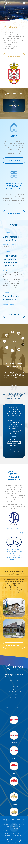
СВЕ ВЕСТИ (14, 315)
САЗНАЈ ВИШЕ (14, 56)
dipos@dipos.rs (14, 695)
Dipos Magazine (8, 245)
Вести (5, 270)
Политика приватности (8, 701)
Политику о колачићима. (13, 835)
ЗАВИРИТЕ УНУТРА (14, 643)
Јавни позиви (15, 705)
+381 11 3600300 (14, 692)
